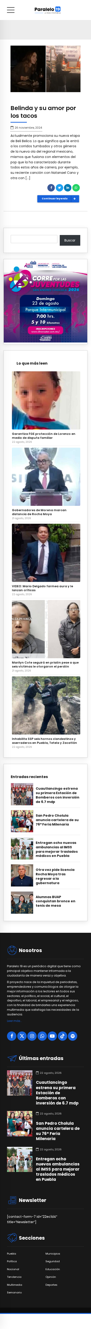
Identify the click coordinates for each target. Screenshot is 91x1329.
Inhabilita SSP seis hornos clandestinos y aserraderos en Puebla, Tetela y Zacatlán (44, 741)
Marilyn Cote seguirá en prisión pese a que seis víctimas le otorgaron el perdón (45, 664)
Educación (53, 1269)
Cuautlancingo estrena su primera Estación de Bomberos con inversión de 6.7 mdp (57, 795)
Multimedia (14, 1285)
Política (12, 1261)
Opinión (51, 1277)
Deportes (51, 1285)
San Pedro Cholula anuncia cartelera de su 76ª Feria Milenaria (57, 820)
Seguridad (53, 1261)
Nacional (13, 1269)
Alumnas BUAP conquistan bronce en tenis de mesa (55, 901)
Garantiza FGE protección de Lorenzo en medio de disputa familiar (43, 436)
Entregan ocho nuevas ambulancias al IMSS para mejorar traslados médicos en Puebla (57, 849)
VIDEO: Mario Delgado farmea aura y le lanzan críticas (42, 588)
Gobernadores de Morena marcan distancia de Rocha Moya (39, 512)
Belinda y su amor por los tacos (43, 112)
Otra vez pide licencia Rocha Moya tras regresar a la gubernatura (55, 876)
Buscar (69, 240)
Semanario (14, 1292)
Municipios (53, 1253)
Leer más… (14, 1021)
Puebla (11, 1253)
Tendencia (14, 1277)
